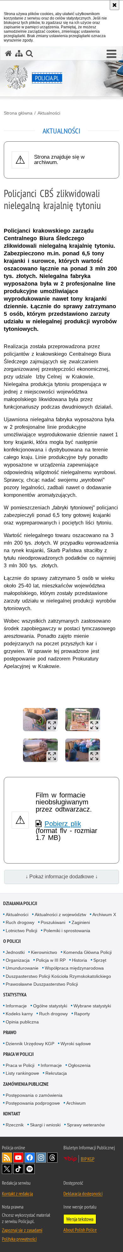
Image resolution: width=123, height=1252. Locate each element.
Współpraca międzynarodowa (74, 968)
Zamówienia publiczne (26, 1084)
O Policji (12, 941)
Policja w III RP (51, 960)
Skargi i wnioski (45, 1124)
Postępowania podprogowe (33, 1103)
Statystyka (14, 994)
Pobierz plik (62, 824)
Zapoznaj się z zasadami (22, 1230)
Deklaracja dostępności (82, 1193)
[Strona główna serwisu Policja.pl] (8, 53)
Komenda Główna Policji (87, 952)
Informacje (16, 1005)
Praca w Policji (18, 1054)
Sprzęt (99, 960)
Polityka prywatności (19, 1239)
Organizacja (18, 960)
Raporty (82, 1013)
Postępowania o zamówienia (34, 1095)
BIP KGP (87, 1159)
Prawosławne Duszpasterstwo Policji (42, 984)
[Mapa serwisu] (19, 53)
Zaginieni (81, 922)
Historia (79, 960)
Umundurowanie (22, 968)
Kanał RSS (7, 1158)
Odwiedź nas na (18, 1158)
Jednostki (15, 952)
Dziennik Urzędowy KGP (30, 1043)
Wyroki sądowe (76, 1043)
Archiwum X (104, 914)
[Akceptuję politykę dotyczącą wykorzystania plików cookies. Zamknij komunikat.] (114, 5)
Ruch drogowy (20, 922)
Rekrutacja (56, 1073)
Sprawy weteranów (86, 1124)
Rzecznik (15, 1124)
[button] (111, 54)
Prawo (9, 1032)
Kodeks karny (19, 1013)
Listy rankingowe (22, 1073)
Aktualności (49, 113)
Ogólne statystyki (50, 1005)
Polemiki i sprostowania (67, 930)
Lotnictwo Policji (21, 930)
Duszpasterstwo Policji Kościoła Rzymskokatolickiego (58, 976)
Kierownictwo (44, 952)
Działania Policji (20, 903)
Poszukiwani (53, 922)
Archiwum (76, 1103)
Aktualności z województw (60, 914)
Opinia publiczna (22, 1021)
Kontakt (11, 1113)
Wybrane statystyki (92, 1005)
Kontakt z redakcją (17, 1193)
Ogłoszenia (79, 1065)
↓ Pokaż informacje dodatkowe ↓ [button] (62, 876)
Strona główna (18, 113)
